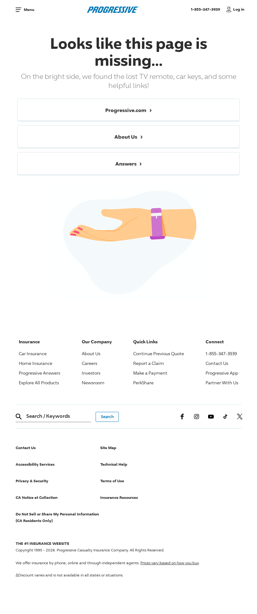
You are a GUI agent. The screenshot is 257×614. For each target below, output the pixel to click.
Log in (238, 9)
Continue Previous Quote (158, 353)
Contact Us (217, 363)
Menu (29, 9)
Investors (91, 373)
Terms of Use (112, 480)
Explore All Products (39, 382)
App (222, 373)
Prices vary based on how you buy (169, 562)
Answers (39, 373)
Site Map (108, 447)
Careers (89, 363)
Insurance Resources (119, 497)
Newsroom (93, 382)
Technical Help (113, 464)
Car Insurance (33, 353)
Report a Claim (148, 363)
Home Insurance (35, 363)
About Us (91, 353)
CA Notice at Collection (37, 497)
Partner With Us (222, 382)
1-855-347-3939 (207, 9)
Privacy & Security (32, 480)
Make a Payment (150, 373)
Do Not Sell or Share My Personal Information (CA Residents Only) (57, 517)
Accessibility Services (35, 464)
